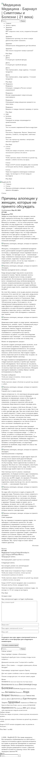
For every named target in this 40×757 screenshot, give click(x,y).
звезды (33, 708)
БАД (7, 114)
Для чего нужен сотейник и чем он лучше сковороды (19, 673)
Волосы (4, 548)
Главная (8, 23)
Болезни (8, 116)
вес (24, 707)
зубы (3, 710)
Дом (21, 699)
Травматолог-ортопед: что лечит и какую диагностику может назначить (19, 39)
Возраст (6, 695)
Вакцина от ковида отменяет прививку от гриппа (22, 109)
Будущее (23, 688)
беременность (9, 707)
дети (28, 708)
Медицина (9, 84)
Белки (17, 685)
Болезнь (16, 688)
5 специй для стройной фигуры (16, 60)
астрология (31, 705)
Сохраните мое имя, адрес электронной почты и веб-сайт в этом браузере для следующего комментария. (19, 639)
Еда (25, 698)
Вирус (3, 692)
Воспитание (22, 695)
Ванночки (33, 688)
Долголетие (16, 699)
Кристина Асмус (12, 705)
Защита (4, 702)
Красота (4, 705)
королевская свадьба (11, 710)
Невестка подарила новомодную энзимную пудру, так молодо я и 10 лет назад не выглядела (20, 174)
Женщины (32, 698)
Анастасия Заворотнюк (17, 681)
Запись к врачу (11, 25)
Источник (35, 545)
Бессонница (25, 684)
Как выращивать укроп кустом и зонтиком (15, 560)
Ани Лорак (25, 681)
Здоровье (9, 27)
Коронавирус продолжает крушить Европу (16, 670)
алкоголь (20, 705)
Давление (4, 699)
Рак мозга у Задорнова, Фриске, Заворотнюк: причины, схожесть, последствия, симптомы (21, 133)
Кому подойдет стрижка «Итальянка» (14, 654)
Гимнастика (30, 695)
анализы (25, 705)
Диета (8, 56)
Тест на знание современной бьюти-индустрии (21, 127)
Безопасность (8, 684)
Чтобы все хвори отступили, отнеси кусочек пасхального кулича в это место (20, 151)
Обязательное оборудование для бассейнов (21, 45)
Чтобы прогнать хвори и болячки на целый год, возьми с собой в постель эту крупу (21, 159)
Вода (26, 691)
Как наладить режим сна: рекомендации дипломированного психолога (15, 567)
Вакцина (28, 688)
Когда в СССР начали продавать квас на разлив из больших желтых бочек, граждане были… (22, 166)
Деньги (9, 699)
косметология (23, 710)
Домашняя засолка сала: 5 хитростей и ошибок (17, 662)
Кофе (35, 702)
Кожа (32, 702)
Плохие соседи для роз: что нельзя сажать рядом (18, 676)
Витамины (10, 691)
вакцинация (20, 708)
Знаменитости (25, 702)
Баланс (31, 681)
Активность (6, 681)
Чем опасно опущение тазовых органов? (19, 50)
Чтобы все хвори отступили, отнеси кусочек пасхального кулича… (16, 378)
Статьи (8, 146)
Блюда (34, 684)
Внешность (19, 692)
